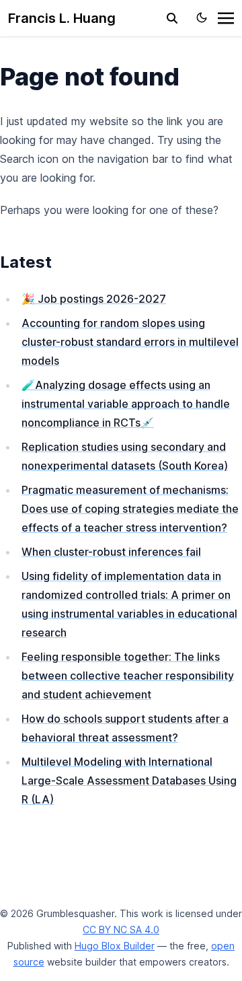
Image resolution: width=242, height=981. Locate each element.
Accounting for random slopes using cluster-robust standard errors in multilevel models (130, 341)
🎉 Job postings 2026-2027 (94, 298)
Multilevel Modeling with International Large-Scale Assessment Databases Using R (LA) (129, 780)
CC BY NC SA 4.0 (121, 929)
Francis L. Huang (62, 18)
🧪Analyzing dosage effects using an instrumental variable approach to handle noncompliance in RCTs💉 (126, 403)
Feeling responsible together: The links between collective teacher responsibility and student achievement (128, 675)
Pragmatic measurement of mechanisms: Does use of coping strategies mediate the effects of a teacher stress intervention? (130, 508)
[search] (172, 18)
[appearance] (202, 17)
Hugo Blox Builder (115, 945)
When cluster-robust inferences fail (111, 551)
